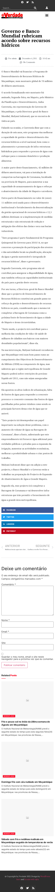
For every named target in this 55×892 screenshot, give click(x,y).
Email (5, 631)
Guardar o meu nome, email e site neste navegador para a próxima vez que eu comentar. (27, 658)
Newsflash (9, 716)
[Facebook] (22, 2)
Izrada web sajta (31, 879)
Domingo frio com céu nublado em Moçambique (26, 781)
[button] (46, 15)
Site (3, 643)
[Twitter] (27, 2)
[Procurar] (35, 8)
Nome (5, 620)
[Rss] (32, 2)
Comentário (8, 584)
